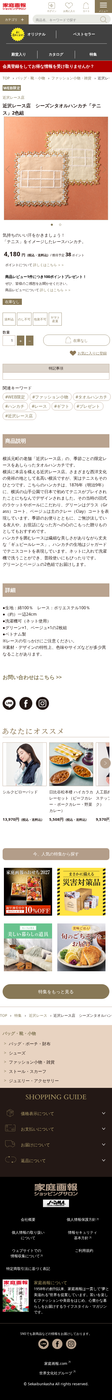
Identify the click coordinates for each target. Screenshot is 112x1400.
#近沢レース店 (19, 416)
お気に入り (69, 11)
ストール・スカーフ (27, 1071)
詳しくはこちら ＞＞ (48, 264)
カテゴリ (11, 19)
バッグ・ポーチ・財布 (30, 1044)
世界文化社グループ (55, 1373)
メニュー (103, 11)
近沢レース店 (13, 97)
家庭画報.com (55, 1363)
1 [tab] (52, 225)
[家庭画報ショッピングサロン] (14, 6)
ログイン (52, 11)
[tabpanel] (56, 168)
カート (86, 11)
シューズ (17, 1053)
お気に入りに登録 (92, 353)
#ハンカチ (14, 406)
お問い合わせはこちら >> (32, 677)
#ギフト (61, 406)
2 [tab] (60, 225)
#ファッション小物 (50, 397)
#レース (39, 406)
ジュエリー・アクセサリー (34, 1080)
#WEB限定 (15, 397)
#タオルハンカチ (91, 397)
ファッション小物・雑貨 (32, 1062)
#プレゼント (88, 406)
